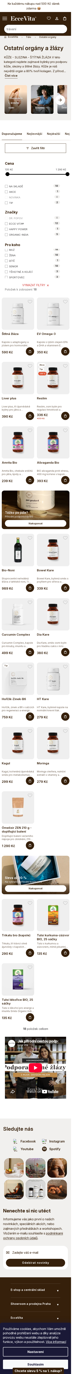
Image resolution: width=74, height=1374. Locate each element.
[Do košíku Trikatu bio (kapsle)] (30, 953)
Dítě (33, 260)
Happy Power (33, 229)
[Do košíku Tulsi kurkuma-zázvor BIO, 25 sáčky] (65, 953)
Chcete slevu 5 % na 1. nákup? (38, 1371)
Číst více (11, 75)
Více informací (56, 1342)
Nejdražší (53, 133)
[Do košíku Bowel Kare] (65, 588)
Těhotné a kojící (33, 271)
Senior (33, 266)
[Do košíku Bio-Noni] (30, 588)
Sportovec (33, 277)
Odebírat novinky (35, 1262)
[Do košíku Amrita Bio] (30, 480)
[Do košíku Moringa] (65, 781)
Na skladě (33, 186)
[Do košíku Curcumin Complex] (30, 652)
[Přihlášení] (57, 18)
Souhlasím (35, 1364)
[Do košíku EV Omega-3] (65, 351)
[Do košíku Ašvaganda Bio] (65, 480)
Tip (33, 202)
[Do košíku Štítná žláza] (30, 351)
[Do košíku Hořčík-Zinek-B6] (30, 716)
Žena (33, 255)
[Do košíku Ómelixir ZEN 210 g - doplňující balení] (30, 845)
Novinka (33, 197)
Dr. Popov (33, 218)
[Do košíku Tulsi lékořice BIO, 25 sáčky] (30, 1017)
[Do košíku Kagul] (30, 781)
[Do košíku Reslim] (65, 416)
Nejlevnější (34, 133)
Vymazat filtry (33, 285)
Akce (33, 191)
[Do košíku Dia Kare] (65, 652)
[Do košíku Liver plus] (30, 416)
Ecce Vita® (33, 223)
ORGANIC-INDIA (33, 234)
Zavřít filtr (38, 148)
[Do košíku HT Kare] (65, 716)
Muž (33, 249)
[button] (60, 100)
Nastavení (35, 1352)
